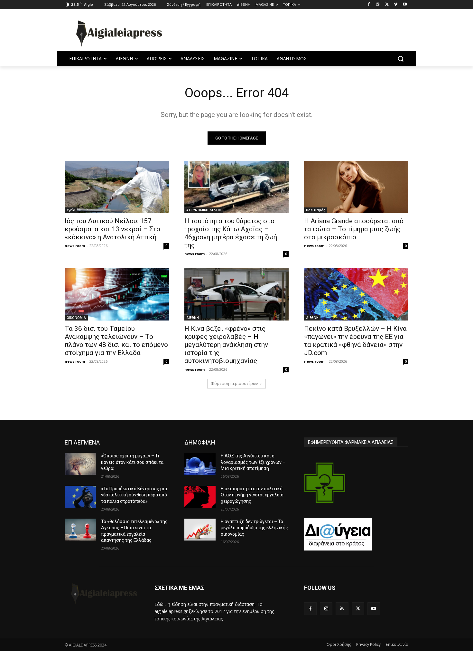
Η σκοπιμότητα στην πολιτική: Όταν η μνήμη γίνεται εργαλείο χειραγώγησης (252, 495)
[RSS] (342, 608)
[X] (387, 4)
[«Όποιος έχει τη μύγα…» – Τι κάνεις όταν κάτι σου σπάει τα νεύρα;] (80, 464)
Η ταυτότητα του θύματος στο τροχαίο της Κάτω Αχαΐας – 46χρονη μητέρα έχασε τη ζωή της (230, 233)
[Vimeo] (395, 4)
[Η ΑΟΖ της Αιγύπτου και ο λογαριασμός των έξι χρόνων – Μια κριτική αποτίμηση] (200, 464)
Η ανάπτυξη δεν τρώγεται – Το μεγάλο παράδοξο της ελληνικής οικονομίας (254, 528)
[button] (400, 58)
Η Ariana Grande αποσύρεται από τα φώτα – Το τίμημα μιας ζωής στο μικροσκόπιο (353, 229)
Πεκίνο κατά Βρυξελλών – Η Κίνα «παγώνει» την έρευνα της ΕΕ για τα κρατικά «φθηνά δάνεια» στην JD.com (355, 341)
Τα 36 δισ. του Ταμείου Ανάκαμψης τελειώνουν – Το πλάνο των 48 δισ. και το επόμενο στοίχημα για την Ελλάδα (116, 341)
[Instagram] (378, 4)
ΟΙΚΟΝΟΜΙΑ (76, 317)
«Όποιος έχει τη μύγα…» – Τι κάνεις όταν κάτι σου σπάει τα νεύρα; (132, 462)
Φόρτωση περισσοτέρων (234, 383)
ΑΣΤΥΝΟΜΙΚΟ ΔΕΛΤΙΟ (203, 210)
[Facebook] (369, 4)
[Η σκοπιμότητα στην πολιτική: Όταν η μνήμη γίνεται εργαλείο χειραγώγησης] (200, 497)
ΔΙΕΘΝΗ (192, 317)
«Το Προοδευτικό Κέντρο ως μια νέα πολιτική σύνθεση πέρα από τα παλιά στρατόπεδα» (134, 495)
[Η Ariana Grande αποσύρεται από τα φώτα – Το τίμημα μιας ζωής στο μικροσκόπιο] (356, 187)
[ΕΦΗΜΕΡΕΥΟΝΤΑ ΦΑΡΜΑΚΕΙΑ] (325, 483)
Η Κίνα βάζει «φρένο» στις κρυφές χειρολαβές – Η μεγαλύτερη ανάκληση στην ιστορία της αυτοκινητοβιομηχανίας (226, 345)
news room (75, 245)
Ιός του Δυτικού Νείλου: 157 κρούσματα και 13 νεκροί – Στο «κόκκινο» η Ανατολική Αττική (112, 229)
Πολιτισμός (315, 210)
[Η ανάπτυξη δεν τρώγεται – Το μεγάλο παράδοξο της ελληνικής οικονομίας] (200, 530)
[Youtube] (404, 4)
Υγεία (71, 210)
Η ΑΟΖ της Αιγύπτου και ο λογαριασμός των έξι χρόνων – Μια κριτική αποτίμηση (253, 462)
